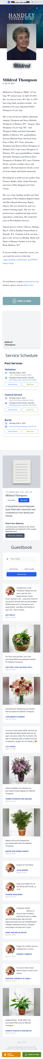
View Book (11, 500)
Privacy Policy (15, 1049)
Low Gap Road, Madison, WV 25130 (22, 426)
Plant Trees (30, 384)
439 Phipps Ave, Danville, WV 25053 (22, 380)
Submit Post (21, 574)
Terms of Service (27, 1049)
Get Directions (12, 384)
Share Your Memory (15, 535)
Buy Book (23, 500)
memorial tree (30, 281)
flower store (28, 285)
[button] (21, 638)
